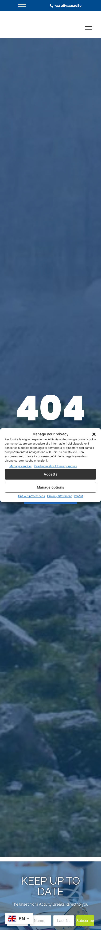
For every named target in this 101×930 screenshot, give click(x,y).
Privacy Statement (59, 496)
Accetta (51, 474)
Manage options (50, 487)
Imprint (78, 496)
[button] (94, 434)
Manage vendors (20, 466)
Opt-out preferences (31, 496)
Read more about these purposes (55, 466)
